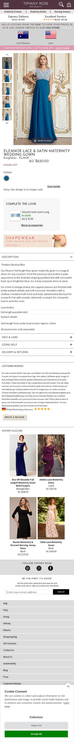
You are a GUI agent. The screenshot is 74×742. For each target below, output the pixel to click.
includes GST (10, 164)
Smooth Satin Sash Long (35, 212)
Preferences (36, 717)
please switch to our (38, 27)
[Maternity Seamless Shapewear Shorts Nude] (35, 248)
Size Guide (53, 186)
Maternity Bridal (38, 11)
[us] (51, 40)
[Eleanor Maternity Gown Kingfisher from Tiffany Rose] (7, 63)
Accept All (36, 734)
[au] (23, 40)
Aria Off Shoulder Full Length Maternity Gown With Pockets (22, 482)
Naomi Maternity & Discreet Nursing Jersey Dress (22, 545)
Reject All (36, 725)
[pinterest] (27, 568)
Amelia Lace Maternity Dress (51, 481)
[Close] (66, 27)
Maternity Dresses (12, 11)
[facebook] (50, 568)
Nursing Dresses (62, 11)
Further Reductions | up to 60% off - (37, 47)
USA (50, 43)
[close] (68, 686)
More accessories (32, 225)
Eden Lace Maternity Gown (51, 544)
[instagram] (39, 568)
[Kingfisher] (6, 178)
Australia (23, 43)
